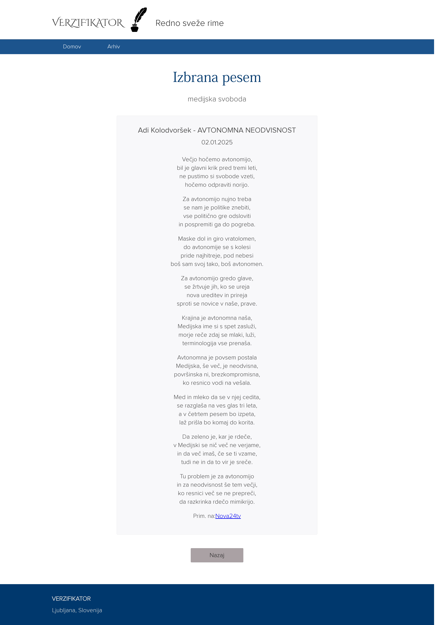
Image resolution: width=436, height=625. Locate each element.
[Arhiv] (113, 52)
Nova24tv (228, 516)
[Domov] (72, 52)
